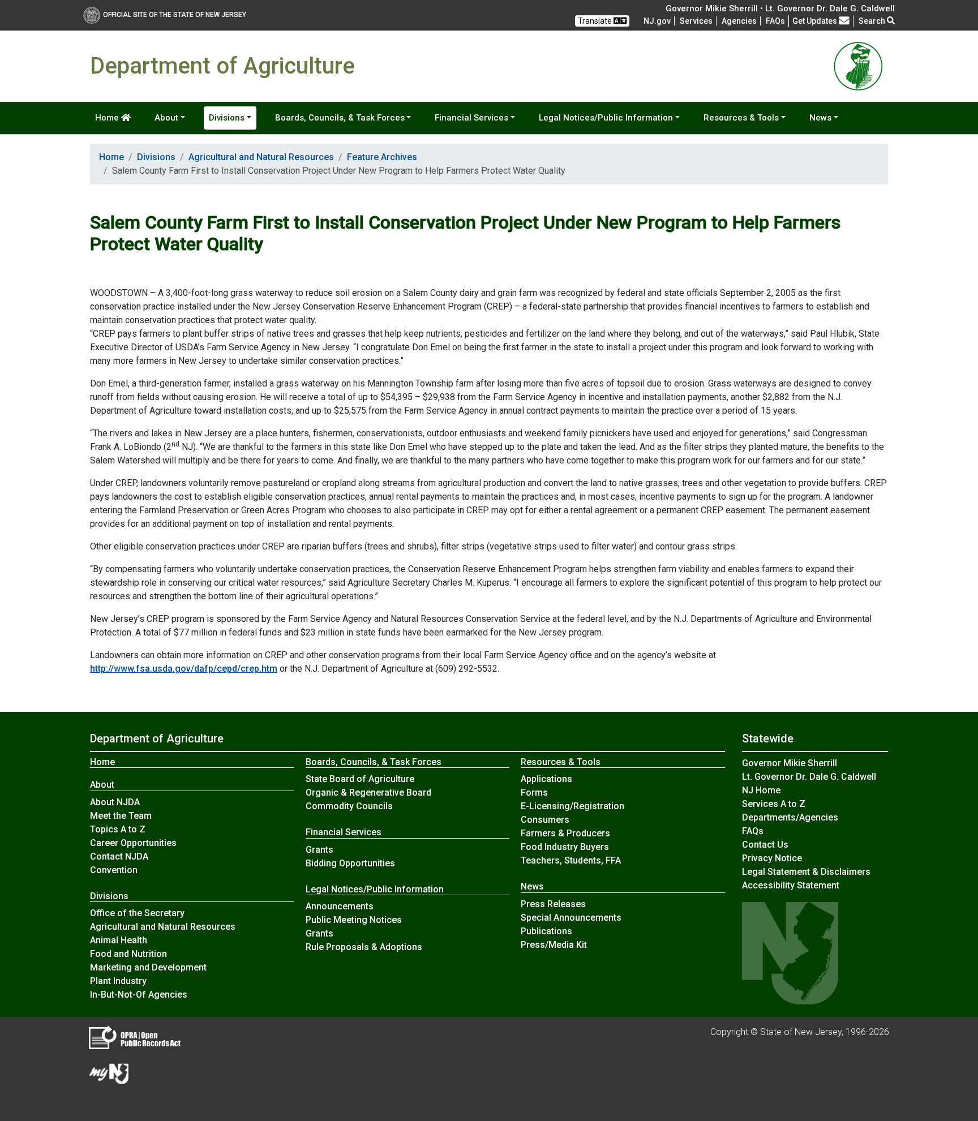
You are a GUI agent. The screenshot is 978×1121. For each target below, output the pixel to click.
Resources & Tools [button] (741, 118)
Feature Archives (382, 157)
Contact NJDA (119, 856)
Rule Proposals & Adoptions (364, 947)
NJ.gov (657, 20)
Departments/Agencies (790, 817)
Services (696, 20)
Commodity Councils (349, 806)
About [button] (166, 118)
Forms (534, 792)
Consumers (545, 819)
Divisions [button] (226, 118)
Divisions (156, 157)
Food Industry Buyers (565, 846)
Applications (546, 779)
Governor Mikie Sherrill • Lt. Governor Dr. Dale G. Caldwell (780, 8)
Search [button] (873, 20)
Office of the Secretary (137, 913)
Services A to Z (773, 803)
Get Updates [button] (815, 20)
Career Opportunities (133, 842)
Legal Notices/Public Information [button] (606, 118)
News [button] (820, 118)
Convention (114, 870)
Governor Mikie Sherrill (789, 763)
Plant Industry (118, 981)
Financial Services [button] (471, 118)
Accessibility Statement (790, 885)
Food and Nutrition (128, 953)
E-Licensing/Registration (572, 806)
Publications (546, 931)
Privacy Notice (772, 858)
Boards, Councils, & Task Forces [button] (340, 118)
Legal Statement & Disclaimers (806, 871)
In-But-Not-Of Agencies (138, 994)
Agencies (739, 20)
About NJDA (115, 802)
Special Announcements (571, 917)
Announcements (340, 906)
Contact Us (765, 844)
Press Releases (553, 904)
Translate (596, 20)
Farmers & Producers (565, 833)
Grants (319, 849)
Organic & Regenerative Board (368, 792)
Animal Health (118, 940)
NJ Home (761, 790)
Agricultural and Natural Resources (261, 157)
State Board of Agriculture (360, 779)
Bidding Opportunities (350, 863)
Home (108, 118)
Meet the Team (121, 815)
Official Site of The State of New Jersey (174, 15)
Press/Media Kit (554, 944)
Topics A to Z (117, 829)
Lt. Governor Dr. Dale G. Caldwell (809, 776)
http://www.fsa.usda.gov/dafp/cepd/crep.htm (183, 668)
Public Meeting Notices (354, 919)
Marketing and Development (148, 967)
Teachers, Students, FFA (571, 860)
